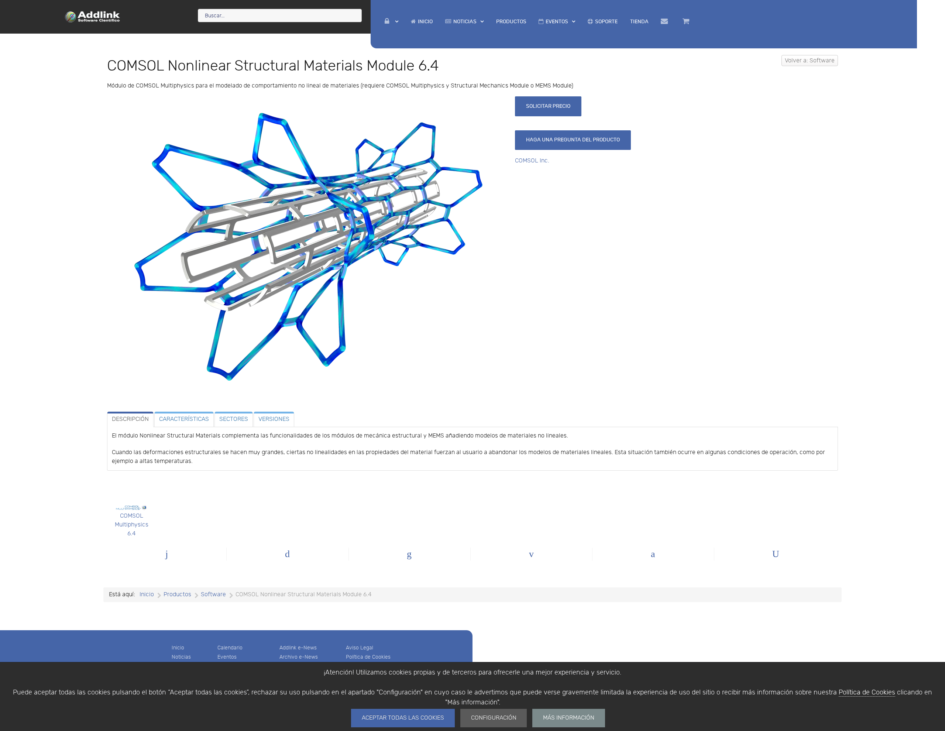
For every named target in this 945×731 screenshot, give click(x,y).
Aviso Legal (359, 648)
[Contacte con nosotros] (666, 21)
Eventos (227, 657)
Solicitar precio (548, 106)
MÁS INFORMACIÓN (568, 717)
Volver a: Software (810, 60)
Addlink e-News (298, 648)
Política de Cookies (867, 692)
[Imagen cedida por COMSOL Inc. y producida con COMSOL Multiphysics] (308, 246)
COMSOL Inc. (532, 160)
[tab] (130, 419)
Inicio (178, 648)
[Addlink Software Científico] (92, 16)
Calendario (230, 648)
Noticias (181, 657)
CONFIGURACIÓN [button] (493, 717)
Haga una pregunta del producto (573, 140)
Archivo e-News (298, 657)
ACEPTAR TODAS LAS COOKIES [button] (403, 717)
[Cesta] (687, 21)
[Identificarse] (391, 21)
